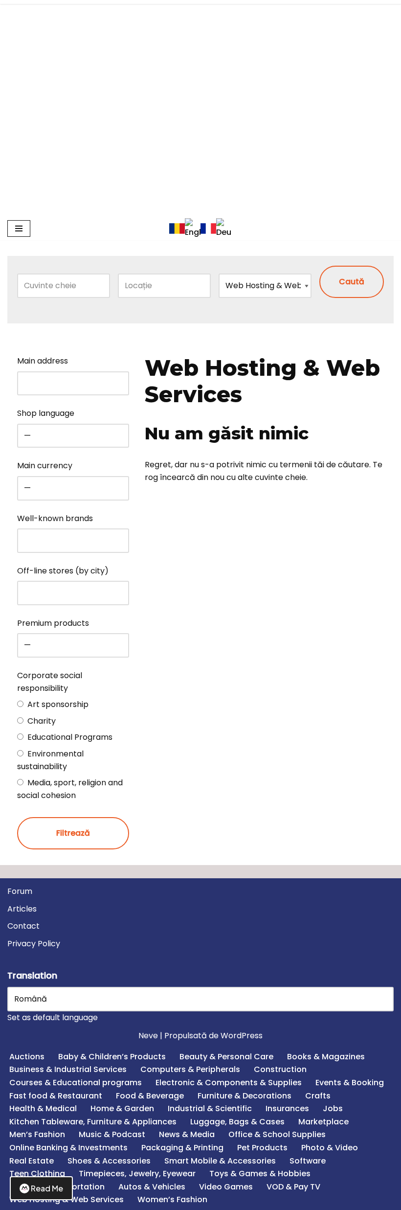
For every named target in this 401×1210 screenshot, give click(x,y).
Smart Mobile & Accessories (220, 1160)
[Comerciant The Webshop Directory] (200, 181)
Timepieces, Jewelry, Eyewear (137, 1173)
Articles (22, 908)
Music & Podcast (112, 1134)
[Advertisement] (200, 73)
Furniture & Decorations (244, 1095)
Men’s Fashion (37, 1134)
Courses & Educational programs (75, 1082)
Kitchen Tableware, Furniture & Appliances (93, 1121)
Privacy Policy (33, 943)
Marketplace (323, 1121)
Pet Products (262, 1147)
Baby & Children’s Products (112, 1056)
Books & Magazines (326, 1056)
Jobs (333, 1108)
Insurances (287, 1108)
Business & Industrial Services (68, 1069)
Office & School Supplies (277, 1134)
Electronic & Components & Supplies (229, 1082)
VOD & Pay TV (293, 1186)
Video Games (226, 1186)
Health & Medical (43, 1108)
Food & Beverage (150, 1095)
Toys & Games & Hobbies (260, 1173)
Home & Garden (122, 1108)
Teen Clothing (37, 1173)
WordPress (242, 1035)
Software (308, 1160)
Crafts (318, 1095)
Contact (23, 926)
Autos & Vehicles (151, 1186)
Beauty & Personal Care (226, 1056)
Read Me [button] (47, 1188)
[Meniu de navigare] (18, 228)
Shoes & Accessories (109, 1160)
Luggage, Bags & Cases (237, 1121)
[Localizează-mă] (199, 286)
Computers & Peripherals (190, 1069)
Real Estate (31, 1160)
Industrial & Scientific (210, 1108)
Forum (19, 891)
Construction (280, 1069)
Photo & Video (329, 1147)
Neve (148, 1035)
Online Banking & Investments (68, 1147)
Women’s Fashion (172, 1199)
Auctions (27, 1056)
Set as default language (52, 1017)
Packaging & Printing (182, 1147)
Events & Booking (349, 1082)
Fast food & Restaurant (55, 1095)
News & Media (187, 1134)
